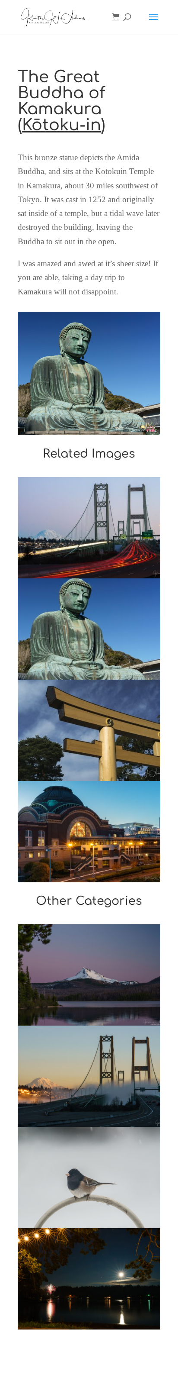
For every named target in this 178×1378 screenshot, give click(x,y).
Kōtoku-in (61, 125)
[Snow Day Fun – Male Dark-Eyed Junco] (89, 1177)
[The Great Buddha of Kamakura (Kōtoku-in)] (89, 629)
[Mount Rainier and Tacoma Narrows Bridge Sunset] (89, 527)
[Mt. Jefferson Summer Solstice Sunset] (89, 975)
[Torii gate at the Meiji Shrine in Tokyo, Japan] (89, 730)
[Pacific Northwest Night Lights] (89, 1279)
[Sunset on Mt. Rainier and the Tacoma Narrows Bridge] (89, 1076)
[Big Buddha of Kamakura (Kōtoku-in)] (89, 434)
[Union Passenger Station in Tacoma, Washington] (89, 831)
